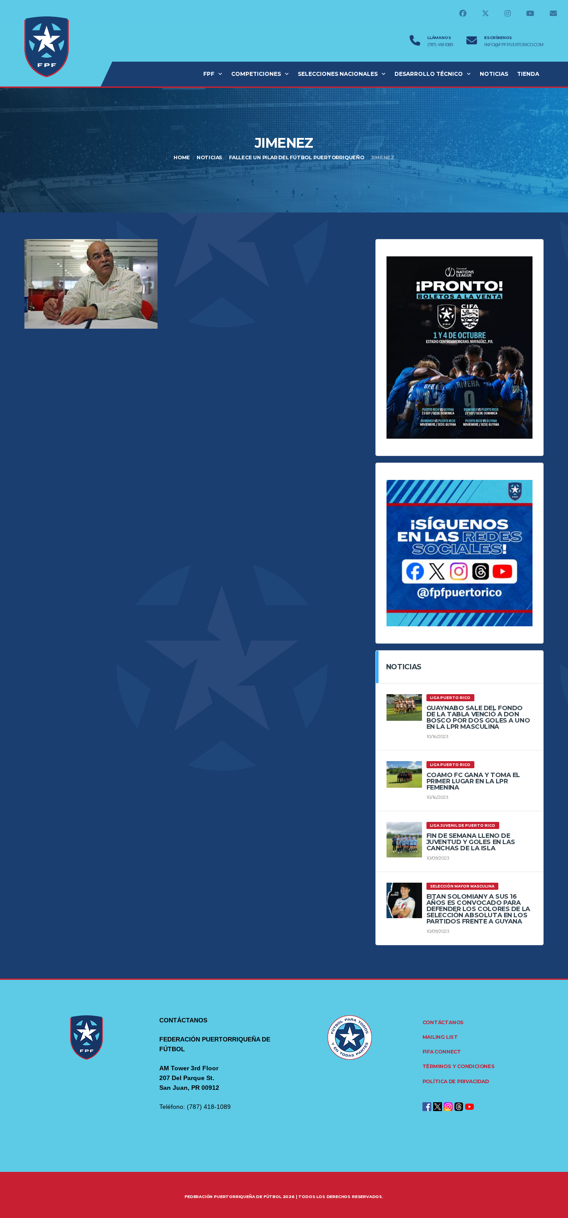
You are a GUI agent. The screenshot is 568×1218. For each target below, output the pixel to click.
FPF (208, 74)
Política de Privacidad (455, 1081)
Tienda (528, 74)
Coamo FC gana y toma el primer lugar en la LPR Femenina (473, 781)
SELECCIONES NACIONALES (338, 74)
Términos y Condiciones (458, 1066)
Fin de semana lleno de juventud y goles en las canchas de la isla (470, 842)
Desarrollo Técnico (428, 74)
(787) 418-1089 (440, 45)
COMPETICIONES (256, 74)
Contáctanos (443, 1022)
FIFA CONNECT (441, 1052)
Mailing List (440, 1037)
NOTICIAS (494, 74)
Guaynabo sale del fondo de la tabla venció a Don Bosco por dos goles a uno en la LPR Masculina (478, 717)
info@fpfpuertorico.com (514, 45)
